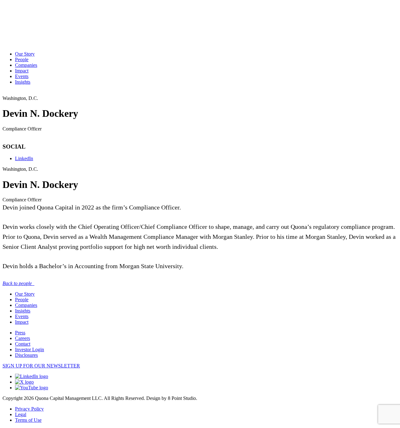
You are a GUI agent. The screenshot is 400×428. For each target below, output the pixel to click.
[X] (24, 382)
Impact (21, 70)
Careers (22, 338)
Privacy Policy (29, 408)
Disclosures (26, 355)
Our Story (25, 54)
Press (20, 332)
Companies (26, 65)
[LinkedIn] (31, 376)
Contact (22, 344)
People (21, 59)
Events (21, 76)
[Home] (28, 11)
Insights (22, 82)
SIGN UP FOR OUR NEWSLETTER (41, 365)
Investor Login (29, 349)
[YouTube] (31, 387)
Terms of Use (28, 420)
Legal (20, 414)
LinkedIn (24, 158)
